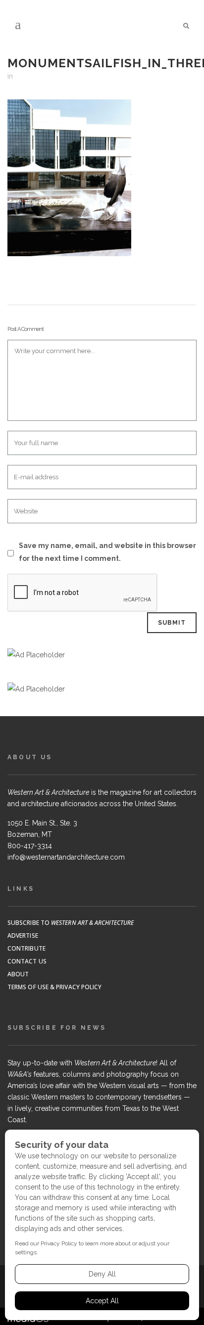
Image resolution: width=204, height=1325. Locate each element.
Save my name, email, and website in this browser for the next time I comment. (107, 552)
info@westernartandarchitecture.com (66, 857)
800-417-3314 (29, 846)
